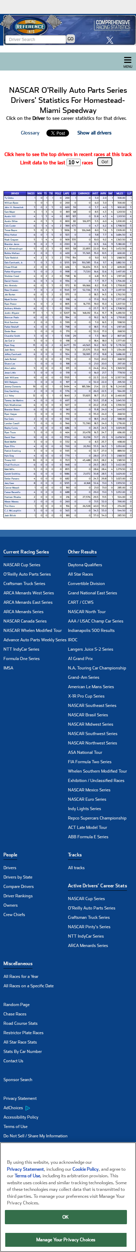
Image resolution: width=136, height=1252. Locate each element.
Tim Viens (10, 506)
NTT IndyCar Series (21, 649)
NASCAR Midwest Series (90, 724)
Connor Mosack (12, 487)
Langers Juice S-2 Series (90, 649)
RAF (110, 193)
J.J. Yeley (9, 395)
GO (71, 38)
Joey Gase (9, 483)
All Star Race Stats (20, 1042)
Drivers (9, 867)
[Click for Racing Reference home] (68, 30)
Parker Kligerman (13, 271)
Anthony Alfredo (13, 308)
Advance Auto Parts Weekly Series (35, 639)
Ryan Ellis (10, 446)
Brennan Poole (12, 317)
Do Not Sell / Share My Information (35, 1136)
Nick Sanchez (11, 322)
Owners (10, 905)
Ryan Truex (10, 432)
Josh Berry (10, 349)
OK (65, 1217)
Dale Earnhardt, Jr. (14, 262)
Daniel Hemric (11, 281)
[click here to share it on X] (111, 40)
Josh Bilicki (10, 515)
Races (31, 193)
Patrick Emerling (13, 451)
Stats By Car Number (22, 1051)
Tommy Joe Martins (14, 400)
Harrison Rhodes (13, 497)
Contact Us (13, 1061)
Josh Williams (11, 377)
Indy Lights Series (84, 808)
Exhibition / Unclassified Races (96, 780)
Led (73, 193)
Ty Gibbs (9, 198)
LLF (129, 193)
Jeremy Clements (13, 386)
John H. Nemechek (14, 207)
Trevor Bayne (11, 230)
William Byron (11, 202)
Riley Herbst (11, 234)
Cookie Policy (86, 1169)
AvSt (95, 193)
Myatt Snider (11, 299)
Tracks (75, 854)
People (10, 854)
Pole (58, 193)
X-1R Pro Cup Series (86, 696)
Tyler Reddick (11, 257)
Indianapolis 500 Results (91, 630)
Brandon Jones (12, 244)
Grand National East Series (92, 593)
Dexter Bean (10, 331)
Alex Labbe (10, 368)
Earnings (84, 193)
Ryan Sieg (10, 345)
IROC (72, 639)
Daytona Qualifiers (85, 564)
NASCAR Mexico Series (89, 790)
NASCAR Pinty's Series (89, 926)
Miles (119, 193)
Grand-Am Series (83, 677)
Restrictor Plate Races (23, 1032)
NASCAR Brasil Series (88, 715)
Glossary (30, 132)
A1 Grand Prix (80, 658)
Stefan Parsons (12, 478)
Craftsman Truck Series (24, 583)
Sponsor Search (17, 1079)
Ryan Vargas (11, 414)
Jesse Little (10, 372)
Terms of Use (15, 1126)
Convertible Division (86, 583)
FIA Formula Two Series (90, 761)
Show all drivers (94, 132)
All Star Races (80, 574)
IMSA (8, 668)
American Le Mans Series (91, 686)
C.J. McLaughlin (13, 510)
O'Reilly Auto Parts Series (27, 574)
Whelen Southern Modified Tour (97, 771)
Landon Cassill (12, 423)
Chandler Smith (12, 336)
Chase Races (15, 1014)
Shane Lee (10, 363)
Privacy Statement (20, 1098)
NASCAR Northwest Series (92, 743)
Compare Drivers (18, 886)
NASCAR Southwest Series (93, 733)
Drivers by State (17, 877)
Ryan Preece (10, 304)
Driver (15, 193)
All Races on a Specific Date (28, 985)
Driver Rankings (18, 895)
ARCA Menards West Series (28, 593)
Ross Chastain (11, 290)
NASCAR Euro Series (87, 799)
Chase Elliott (11, 267)
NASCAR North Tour (87, 611)
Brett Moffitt (10, 441)
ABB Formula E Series (88, 836)
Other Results (82, 551)
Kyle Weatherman (13, 405)
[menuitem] (35, 1108)
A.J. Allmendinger (14, 248)
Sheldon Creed (12, 276)
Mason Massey (11, 501)
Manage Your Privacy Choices (66, 1239)
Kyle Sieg (9, 455)
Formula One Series (21, 658)
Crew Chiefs (14, 914)
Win (39, 193)
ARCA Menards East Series (28, 602)
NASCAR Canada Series (25, 621)
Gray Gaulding (12, 391)
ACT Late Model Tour (87, 827)
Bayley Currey (11, 428)
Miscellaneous (17, 963)
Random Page (16, 1004)
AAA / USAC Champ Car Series (95, 621)
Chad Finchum (12, 464)
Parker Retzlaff (11, 327)
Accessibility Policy (20, 1117)
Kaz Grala (9, 419)
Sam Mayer (10, 212)
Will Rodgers (11, 382)
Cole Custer (10, 225)
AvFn (103, 193)
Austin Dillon (11, 221)
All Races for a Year (20, 976)
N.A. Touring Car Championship (97, 668)
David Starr (10, 437)
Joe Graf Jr (10, 340)
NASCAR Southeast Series (92, 705)
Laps (66, 193)
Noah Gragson (11, 239)
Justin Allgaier (12, 313)
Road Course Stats (20, 1023)
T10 (51, 193)
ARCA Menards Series (23, 611)
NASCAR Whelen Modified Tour (32, 630)
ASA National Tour (85, 752)
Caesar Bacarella (12, 492)
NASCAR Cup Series (21, 564)
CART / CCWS (80, 602)
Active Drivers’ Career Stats (97, 885)
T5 (45, 193)
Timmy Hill (10, 460)
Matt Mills (9, 469)
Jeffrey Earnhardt (13, 354)
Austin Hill (10, 216)
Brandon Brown (12, 409)
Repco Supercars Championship (97, 818)
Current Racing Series (26, 551)
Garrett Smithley (12, 473)
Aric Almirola (11, 285)
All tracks (76, 867)
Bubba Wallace (12, 253)
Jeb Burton (10, 294)
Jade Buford (10, 359)
